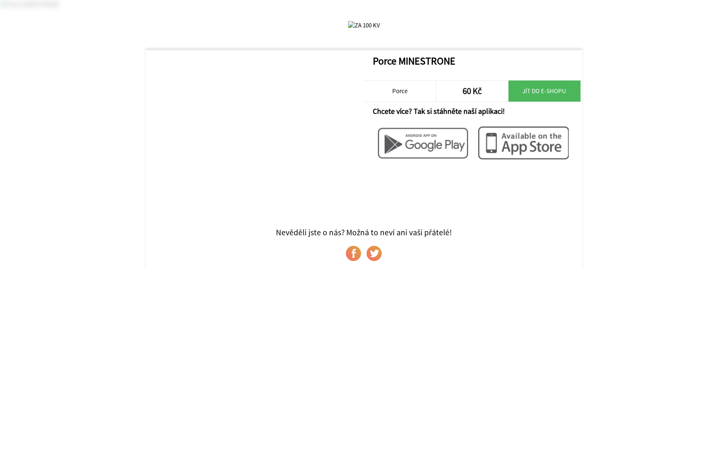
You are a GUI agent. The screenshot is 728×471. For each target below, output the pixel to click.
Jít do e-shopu (544, 91)
